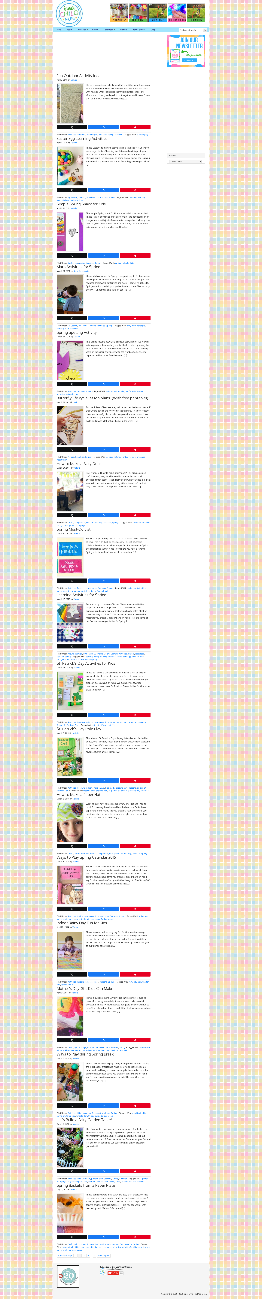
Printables (79, 457)
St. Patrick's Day (71, 725)
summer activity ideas (110, 1181)
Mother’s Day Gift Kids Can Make (85, 988)
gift (76, 1047)
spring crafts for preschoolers (70, 1250)
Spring (111, 134)
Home (58, 30)
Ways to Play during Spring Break (85, 1054)
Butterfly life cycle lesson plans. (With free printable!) (102, 397)
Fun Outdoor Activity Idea (78, 75)
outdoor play (142, 134)
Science (60, 656)
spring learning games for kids (130, 656)
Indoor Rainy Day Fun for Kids (82, 922)
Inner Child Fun (67, 13)
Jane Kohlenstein (81, 271)
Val (75, 402)
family (79, 588)
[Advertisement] (104, 54)
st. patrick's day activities (104, 725)
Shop (153, 30)
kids (76, 263)
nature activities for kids (125, 457)
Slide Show (105, 1113)
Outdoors (81, 134)
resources (92, 588)
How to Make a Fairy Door (79, 463)
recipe (82, 263)
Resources (107, 30)
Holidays (81, 722)
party (112, 722)
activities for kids (139, 1113)
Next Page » (103, 1255)
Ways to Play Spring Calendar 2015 (86, 857)
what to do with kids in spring (84, 659)
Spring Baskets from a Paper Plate (86, 1185)
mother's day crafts (88, 1050)
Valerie (74, 80)
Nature (71, 457)
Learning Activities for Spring (81, 594)
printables (143, 916)
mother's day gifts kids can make (112, 1050)
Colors (107, 654)
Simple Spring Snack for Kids (81, 203)
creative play (89, 791)
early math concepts (136, 326)
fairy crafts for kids (141, 522)
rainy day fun (67, 984)
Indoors (89, 722)
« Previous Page (65, 1255)
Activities (80, 30)
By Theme (82, 326)
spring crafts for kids (124, 263)
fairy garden (62, 525)
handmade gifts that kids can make (96, 1247)
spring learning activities (104, 656)
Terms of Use (137, 30)
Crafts (94, 30)
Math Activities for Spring (78, 266)
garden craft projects (78, 525)
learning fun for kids (127, 391)
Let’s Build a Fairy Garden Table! (84, 1119)
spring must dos (64, 591)
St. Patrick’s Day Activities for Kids (86, 663)
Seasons (103, 134)
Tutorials (122, 30)
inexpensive (80, 522)
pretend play (92, 134)
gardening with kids (78, 1181)
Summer (118, 134)
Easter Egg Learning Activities (82, 138)
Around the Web (75, 654)
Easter (77, 853)
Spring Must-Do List (74, 529)
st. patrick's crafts (116, 791)
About (68, 30)
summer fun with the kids (132, 1181)
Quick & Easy (102, 197)
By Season (72, 197)
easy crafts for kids (70, 1247)
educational (111, 391)
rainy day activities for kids (125, 1247)
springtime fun (63, 659)
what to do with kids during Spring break (90, 591)
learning (133, 197)
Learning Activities (86, 197)
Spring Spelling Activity (77, 332)
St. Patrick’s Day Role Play (79, 728)
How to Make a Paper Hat (79, 794)
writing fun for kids (74, 394)
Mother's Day (98, 1047)
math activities (76, 200)
